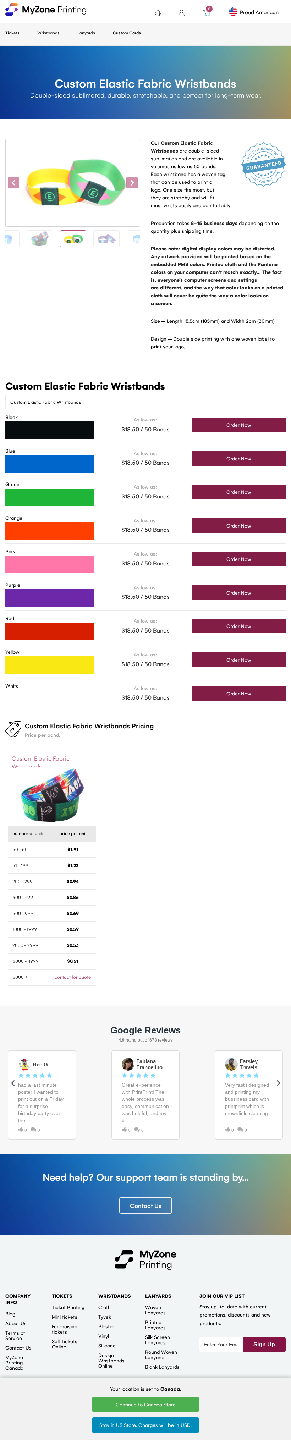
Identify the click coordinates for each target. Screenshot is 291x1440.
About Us (16, 1323)
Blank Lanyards (162, 1366)
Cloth (104, 1307)
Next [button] (132, 182)
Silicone (107, 1345)
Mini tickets (64, 1316)
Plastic (106, 1326)
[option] (73, 182)
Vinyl (103, 1336)
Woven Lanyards (155, 1309)
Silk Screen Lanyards (157, 1339)
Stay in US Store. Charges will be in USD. (145, 1425)
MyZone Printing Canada (14, 1362)
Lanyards (86, 32)
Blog (10, 1313)
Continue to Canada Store (146, 1404)
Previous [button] (13, 182)
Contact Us (145, 1205)
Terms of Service (15, 1335)
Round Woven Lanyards (161, 1354)
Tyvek (104, 1316)
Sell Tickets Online (64, 1344)
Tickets (12, 32)
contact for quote (73, 977)
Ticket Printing (68, 1307)
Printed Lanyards (155, 1324)
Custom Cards (127, 32)
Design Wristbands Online (111, 1360)
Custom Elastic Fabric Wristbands (45, 402)
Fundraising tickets (64, 1329)
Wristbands (48, 32)
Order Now (238, 424)
